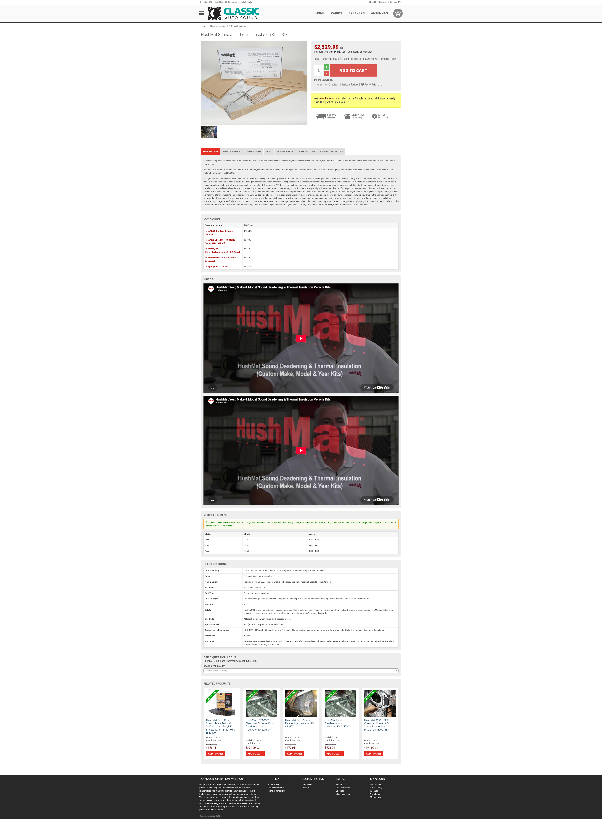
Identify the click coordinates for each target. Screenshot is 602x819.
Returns (305, 788)
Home (320, 13)
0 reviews (334, 84)
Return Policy (273, 784)
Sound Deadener (238, 26)
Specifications (286, 151)
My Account (375, 784)
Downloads (253, 151)
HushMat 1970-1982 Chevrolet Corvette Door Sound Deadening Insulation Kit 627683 (378, 724)
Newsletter (375, 794)
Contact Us (232, 2)
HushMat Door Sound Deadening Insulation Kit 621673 (299, 723)
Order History (376, 788)
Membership (376, 797)
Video (269, 151)
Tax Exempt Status (276, 788)
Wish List (374, 791)
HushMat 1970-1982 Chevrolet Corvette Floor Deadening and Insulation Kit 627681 (260, 724)
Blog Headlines (343, 794)
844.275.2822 (217, 2)
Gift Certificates (343, 788)
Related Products (331, 151)
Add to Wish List (373, 84)
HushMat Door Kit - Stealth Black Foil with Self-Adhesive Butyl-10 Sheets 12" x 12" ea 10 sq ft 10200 (220, 726)
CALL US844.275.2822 (384, 116)
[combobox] (301, 670)
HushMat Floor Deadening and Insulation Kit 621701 (337, 723)
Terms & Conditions (276, 791)
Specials (340, 791)
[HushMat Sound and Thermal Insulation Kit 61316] (254, 82)
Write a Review (350, 84)
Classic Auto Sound (219, 26)
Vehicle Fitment (232, 151)
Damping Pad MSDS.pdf (216, 266)
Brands (339, 784)
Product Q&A (307, 151)
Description (210, 151)
